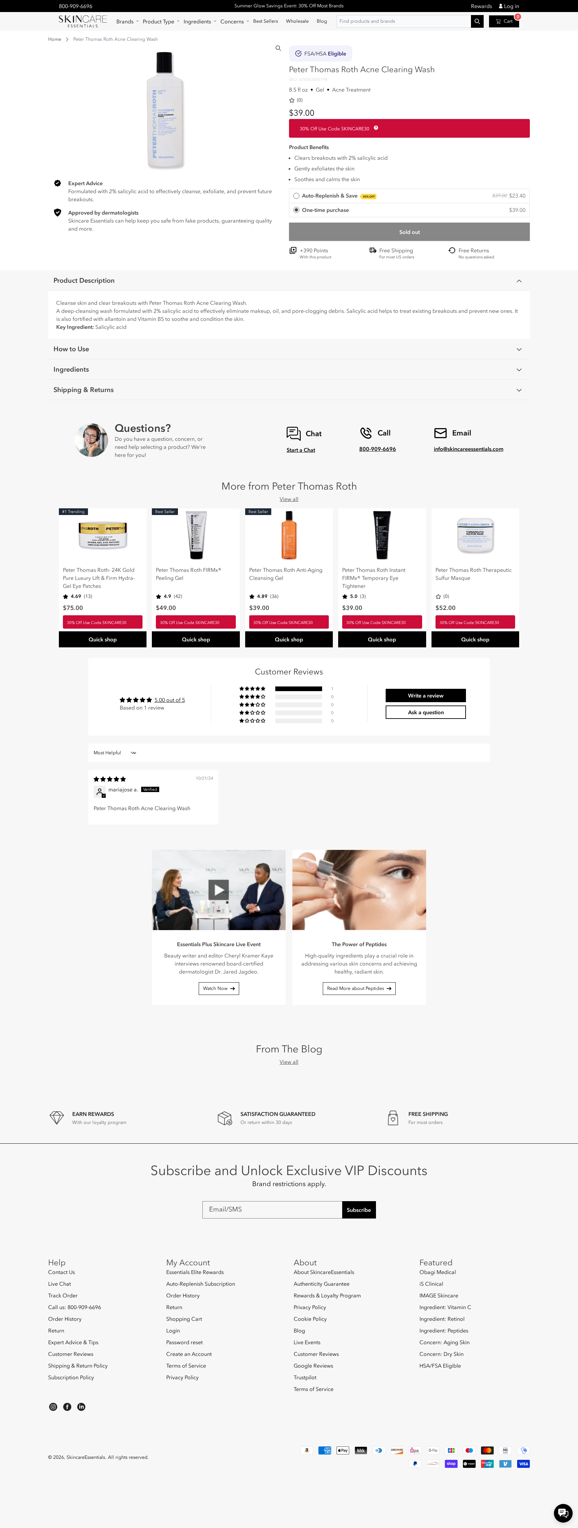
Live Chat (59, 1283)
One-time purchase (325, 210)
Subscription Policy (71, 1377)
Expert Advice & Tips (73, 1342)
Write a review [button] (426, 695)
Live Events (307, 1342)
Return (56, 1330)
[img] (110, 779)
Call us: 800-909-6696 (74, 1307)
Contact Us (61, 1272)
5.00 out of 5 (170, 699)
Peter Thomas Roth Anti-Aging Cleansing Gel (285, 573)
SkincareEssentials (86, 1457)
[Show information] (375, 127)
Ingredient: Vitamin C (445, 1307)
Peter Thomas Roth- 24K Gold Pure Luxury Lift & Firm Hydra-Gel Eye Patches (99, 577)
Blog (299, 1330)
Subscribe (359, 1209)
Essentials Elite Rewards (195, 1272)
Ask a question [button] (426, 712)
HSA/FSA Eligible (440, 1365)
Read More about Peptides (355, 988)
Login (173, 1330)
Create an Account (189, 1354)
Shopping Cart (184, 1318)
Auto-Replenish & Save (338, 195)
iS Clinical (431, 1283)
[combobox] (410, 21)
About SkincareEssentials (324, 1272)
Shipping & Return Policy (78, 1365)
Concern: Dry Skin (441, 1354)
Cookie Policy (310, 1318)
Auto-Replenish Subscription (200, 1283)
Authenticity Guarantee (322, 1283)
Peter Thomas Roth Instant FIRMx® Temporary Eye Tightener (373, 577)
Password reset (184, 1342)
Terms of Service (186, 1365)
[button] (125, 21)
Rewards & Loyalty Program (327, 1295)
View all (289, 499)
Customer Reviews (70, 1354)
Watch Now (215, 988)
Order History (65, 1318)
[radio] (409, 196)
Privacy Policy (182, 1377)
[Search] (278, 48)
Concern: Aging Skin (444, 1342)
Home (54, 39)
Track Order (63, 1295)
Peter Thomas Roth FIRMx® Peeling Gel (188, 573)
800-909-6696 (75, 6)
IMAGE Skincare (438, 1295)
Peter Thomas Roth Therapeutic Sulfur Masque (474, 573)
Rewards (481, 6)
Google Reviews (313, 1365)
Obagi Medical (437, 1272)
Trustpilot (305, 1377)
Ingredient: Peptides (443, 1330)
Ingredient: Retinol (442, 1318)
